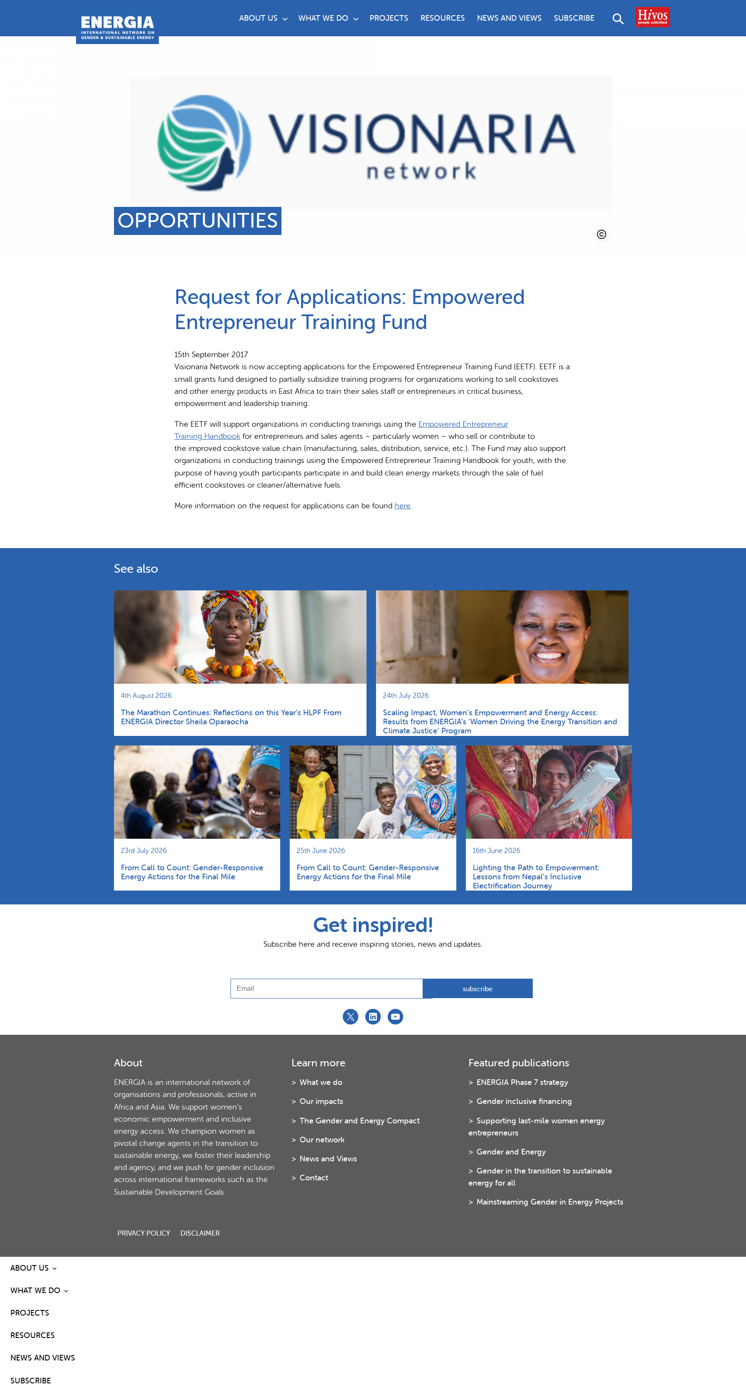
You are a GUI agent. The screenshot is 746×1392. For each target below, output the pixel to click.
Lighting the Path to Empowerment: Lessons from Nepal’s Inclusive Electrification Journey (536, 876)
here (403, 505)
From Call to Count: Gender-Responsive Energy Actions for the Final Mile (192, 872)
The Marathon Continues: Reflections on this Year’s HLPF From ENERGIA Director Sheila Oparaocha (231, 717)
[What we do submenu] (356, 18)
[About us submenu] (285, 18)
